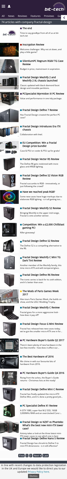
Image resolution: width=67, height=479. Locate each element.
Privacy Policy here (38, 471)
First (21, 455)
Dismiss (34, 476)
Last (45, 455)
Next (37, 455)
